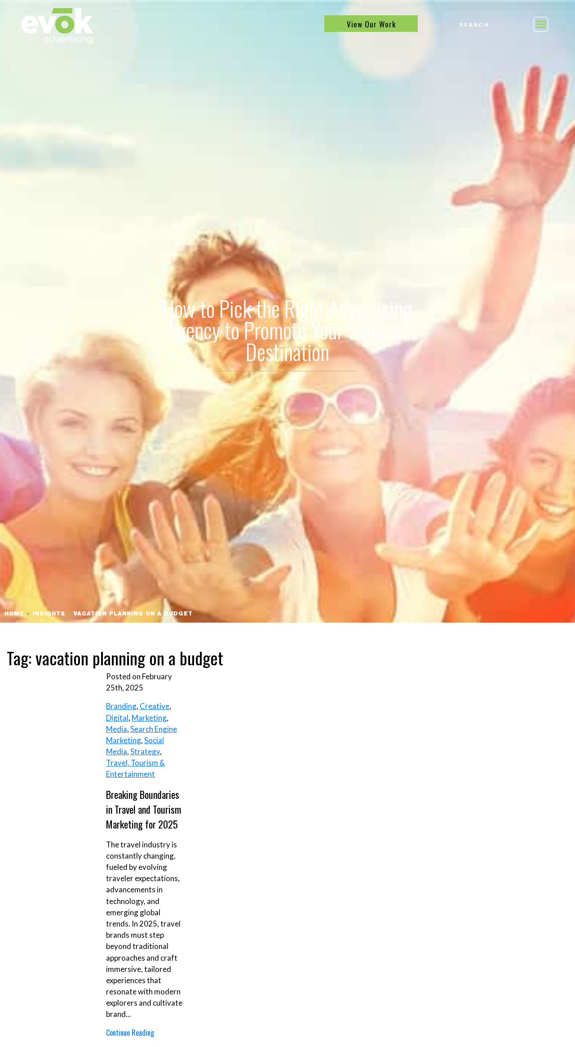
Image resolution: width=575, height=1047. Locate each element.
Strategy (145, 751)
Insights (49, 614)
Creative (154, 706)
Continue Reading (130, 1032)
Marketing (149, 717)
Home (14, 614)
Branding (121, 706)
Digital (117, 717)
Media (116, 729)
